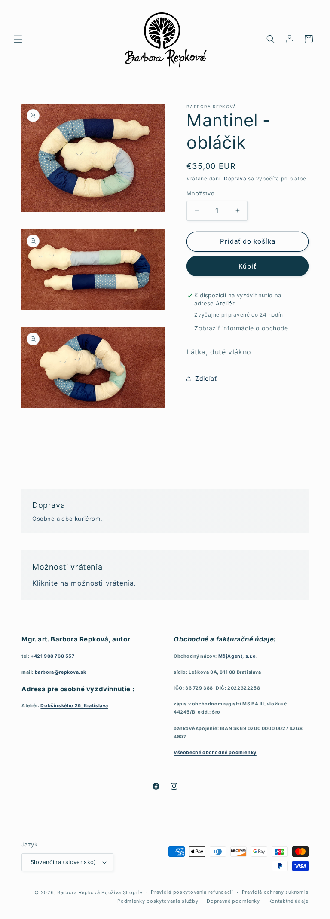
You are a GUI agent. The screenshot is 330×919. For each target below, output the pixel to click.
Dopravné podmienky (233, 901)
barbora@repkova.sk (60, 672)
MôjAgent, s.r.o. (238, 656)
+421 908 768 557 (53, 656)
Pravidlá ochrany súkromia (275, 892)
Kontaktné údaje (289, 901)
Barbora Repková (78, 892)
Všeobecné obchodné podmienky (215, 752)
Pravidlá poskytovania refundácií (192, 892)
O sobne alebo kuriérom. (67, 518)
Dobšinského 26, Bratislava (74, 705)
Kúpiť (247, 266)
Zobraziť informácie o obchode (241, 328)
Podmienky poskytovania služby (157, 901)
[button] (18, 39)
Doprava (235, 178)
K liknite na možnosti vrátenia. (84, 583)
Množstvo (200, 193)
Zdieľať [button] (206, 378)
